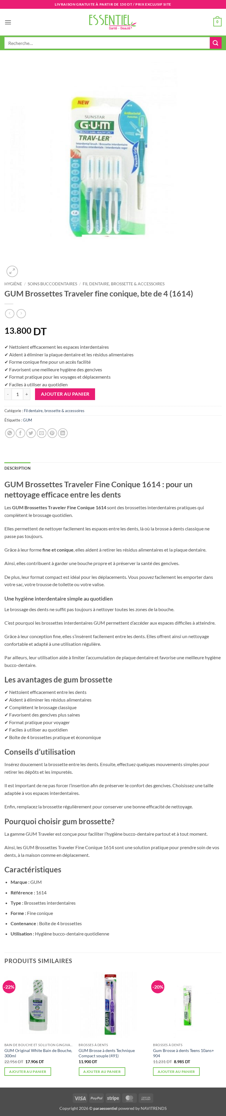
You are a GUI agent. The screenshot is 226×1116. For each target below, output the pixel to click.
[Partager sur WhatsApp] (10, 433)
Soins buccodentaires (52, 283)
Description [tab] (17, 468)
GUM (27, 420)
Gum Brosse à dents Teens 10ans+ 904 (183, 1053)
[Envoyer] (216, 42)
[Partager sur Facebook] (20, 433)
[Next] (221, 1029)
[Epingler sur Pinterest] (52, 433)
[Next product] (9, 313)
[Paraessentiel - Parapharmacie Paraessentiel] (113, 22)
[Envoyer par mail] (41, 433)
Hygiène (13, 283)
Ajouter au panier (65, 394)
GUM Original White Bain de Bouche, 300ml (38, 1053)
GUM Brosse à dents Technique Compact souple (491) (107, 1053)
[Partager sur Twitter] (31, 433)
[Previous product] (21, 313)
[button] (7, 22)
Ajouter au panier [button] (27, 1071)
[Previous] (4, 1029)
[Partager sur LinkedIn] (63, 433)
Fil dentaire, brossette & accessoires (123, 283)
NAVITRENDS (154, 1108)
